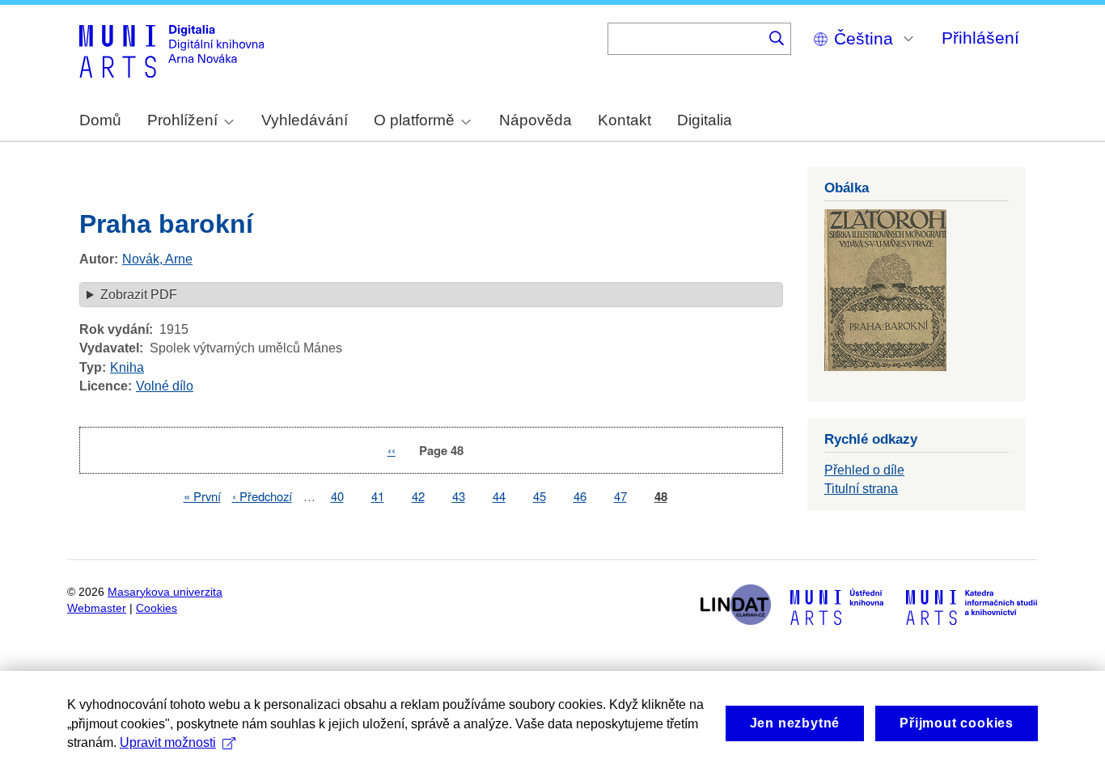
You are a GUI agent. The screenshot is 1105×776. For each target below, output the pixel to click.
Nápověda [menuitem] (535, 120)
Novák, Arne (157, 259)
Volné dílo (164, 386)
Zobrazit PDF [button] (138, 295)
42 (418, 495)
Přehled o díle (864, 470)
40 (337, 495)
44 (499, 495)
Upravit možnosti (168, 742)
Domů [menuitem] (100, 120)
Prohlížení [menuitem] (182, 120)
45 (539, 495)
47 (620, 495)
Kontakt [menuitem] (624, 120)
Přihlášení (980, 37)
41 (377, 495)
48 (660, 496)
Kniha (127, 367)
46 (580, 495)
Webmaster (96, 608)
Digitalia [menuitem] (704, 120)
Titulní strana (861, 489)
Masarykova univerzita (165, 592)
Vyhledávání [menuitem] (304, 120)
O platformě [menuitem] (414, 120)
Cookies (156, 608)
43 (458, 495)
